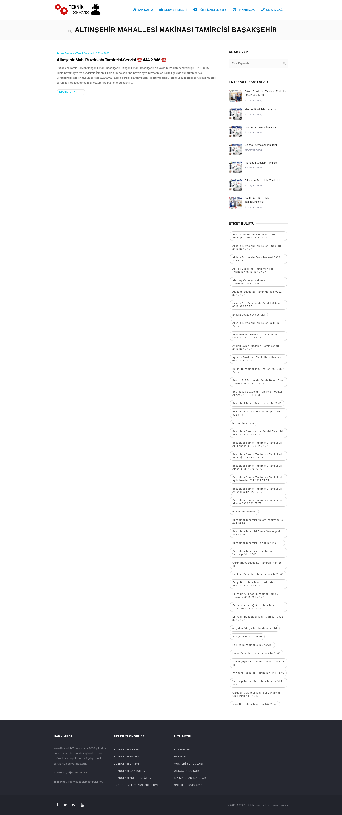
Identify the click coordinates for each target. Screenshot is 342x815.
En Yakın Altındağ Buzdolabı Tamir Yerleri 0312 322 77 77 (254, 607)
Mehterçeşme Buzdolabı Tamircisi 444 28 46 (258, 663)
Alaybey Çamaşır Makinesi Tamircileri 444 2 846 (249, 282)
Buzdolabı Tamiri (126, 756)
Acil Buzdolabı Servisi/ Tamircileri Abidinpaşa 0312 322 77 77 (253, 236)
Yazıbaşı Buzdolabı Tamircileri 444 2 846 (258, 673)
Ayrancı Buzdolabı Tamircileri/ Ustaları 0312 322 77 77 (256, 359)
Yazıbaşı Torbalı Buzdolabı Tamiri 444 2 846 (257, 683)
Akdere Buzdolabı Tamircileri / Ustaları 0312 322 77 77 (256, 248)
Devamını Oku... (71, 92)
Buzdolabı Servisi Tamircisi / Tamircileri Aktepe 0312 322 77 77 (257, 502)
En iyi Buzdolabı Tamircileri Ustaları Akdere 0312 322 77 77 (255, 584)
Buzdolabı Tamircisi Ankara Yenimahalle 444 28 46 (257, 522)
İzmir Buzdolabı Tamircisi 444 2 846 (254, 704)
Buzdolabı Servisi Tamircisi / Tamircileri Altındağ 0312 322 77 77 (257, 456)
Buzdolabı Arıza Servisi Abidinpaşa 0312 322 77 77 (258, 413)
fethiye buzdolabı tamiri (247, 636)
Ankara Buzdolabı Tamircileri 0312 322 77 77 (256, 325)
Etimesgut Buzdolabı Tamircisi (262, 180)
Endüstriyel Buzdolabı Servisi (137, 785)
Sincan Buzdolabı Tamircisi (260, 127)
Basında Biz (182, 749)
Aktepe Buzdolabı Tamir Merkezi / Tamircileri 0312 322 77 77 (253, 270)
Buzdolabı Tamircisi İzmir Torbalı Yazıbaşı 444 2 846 (253, 553)
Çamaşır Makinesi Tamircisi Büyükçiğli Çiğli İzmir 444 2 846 (256, 694)
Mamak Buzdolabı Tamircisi (260, 109)
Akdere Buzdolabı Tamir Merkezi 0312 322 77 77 (256, 259)
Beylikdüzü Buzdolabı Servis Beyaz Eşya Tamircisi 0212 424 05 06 (258, 382)
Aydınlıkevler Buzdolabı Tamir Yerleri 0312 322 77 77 (255, 348)
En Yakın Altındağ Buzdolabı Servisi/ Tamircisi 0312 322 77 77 (255, 595)
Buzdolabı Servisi (127, 749)
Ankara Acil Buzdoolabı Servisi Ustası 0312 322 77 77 (256, 305)
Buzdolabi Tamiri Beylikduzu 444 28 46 (257, 403)
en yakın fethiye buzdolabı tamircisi (254, 628)
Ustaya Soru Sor (186, 771)
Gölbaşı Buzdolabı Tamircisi (261, 144)
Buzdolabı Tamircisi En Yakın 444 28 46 (257, 543)
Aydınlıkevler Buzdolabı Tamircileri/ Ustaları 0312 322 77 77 (254, 336)
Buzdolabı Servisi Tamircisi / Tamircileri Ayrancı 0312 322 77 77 (257, 490)
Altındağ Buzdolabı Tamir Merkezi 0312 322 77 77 (257, 293)
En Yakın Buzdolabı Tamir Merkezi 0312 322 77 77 (257, 618)
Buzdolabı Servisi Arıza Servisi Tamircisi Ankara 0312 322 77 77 (257, 433)
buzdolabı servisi (243, 423)
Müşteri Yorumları (188, 763)
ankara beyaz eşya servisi (248, 314)
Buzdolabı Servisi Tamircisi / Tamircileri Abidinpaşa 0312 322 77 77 (257, 444)
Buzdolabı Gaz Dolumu (131, 771)
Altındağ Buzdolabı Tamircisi (261, 162)
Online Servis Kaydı (188, 785)
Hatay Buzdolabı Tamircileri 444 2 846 (256, 653)
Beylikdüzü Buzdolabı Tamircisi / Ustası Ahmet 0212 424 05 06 (257, 393)
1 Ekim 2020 (102, 53)
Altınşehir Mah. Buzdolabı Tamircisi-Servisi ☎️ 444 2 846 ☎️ (111, 59)
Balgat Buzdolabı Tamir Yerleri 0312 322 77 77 (258, 370)
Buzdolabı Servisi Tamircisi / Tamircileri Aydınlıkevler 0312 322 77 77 (257, 479)
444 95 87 (81, 772)
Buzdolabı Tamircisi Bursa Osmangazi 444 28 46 (256, 533)
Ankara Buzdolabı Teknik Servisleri (75, 53)
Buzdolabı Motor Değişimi (133, 778)
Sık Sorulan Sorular (190, 778)
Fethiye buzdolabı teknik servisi (252, 645)
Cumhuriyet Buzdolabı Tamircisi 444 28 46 (257, 564)
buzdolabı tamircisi (244, 511)
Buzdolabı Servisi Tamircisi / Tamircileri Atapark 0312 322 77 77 (257, 467)
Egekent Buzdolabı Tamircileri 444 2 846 (258, 574)
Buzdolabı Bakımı (126, 763)
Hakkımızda (182, 756)
